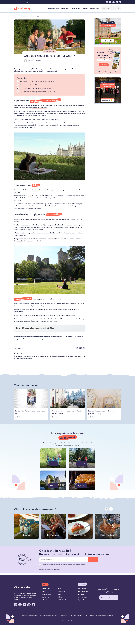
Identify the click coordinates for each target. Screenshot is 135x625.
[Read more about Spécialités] (82, 480)
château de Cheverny (28, 127)
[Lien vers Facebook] (77, 348)
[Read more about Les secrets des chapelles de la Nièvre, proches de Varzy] (104, 404)
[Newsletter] (107, 74)
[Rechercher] (119, 8)
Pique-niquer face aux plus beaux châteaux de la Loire (37, 81)
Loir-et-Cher (23, 16)
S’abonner (93, 560)
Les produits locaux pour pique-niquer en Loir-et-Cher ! (37, 92)
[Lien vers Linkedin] (80, 348)
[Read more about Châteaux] (53, 480)
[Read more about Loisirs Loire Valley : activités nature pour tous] (31, 404)
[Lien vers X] (84, 348)
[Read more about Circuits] (53, 458)
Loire (29, 196)
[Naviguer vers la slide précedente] (106, 509)
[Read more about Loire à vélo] (82, 458)
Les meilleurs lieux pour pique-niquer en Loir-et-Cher (37, 88)
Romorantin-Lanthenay (22, 233)
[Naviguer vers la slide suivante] (111, 509)
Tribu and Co (70, 621)
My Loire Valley (17, 16)
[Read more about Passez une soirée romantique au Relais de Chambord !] (67, 404)
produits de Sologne (36, 309)
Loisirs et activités (31, 16)
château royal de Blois (29, 125)
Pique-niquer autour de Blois (29, 85)
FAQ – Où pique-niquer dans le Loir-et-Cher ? (36, 328)
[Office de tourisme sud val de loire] (107, 44)
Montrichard (52, 239)
